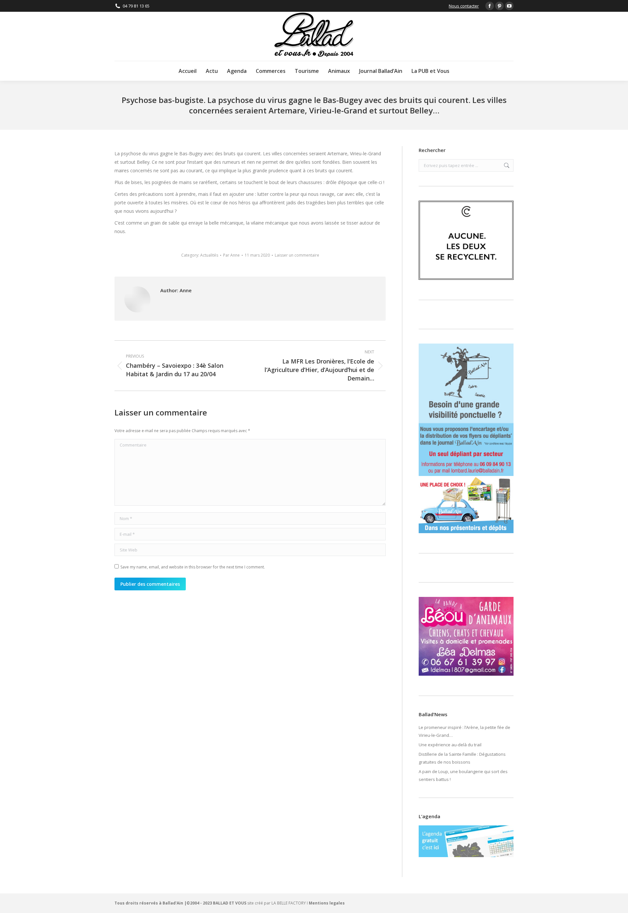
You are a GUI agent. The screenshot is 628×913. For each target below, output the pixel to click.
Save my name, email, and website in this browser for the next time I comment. (192, 567)
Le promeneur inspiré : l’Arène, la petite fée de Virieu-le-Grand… (464, 731)
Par (231, 255)
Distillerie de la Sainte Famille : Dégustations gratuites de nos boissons (462, 758)
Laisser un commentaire (297, 255)
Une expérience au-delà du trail (450, 745)
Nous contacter (464, 6)
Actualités (209, 255)
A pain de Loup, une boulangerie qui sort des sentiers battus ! (463, 775)
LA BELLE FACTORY (288, 903)
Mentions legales (327, 903)
